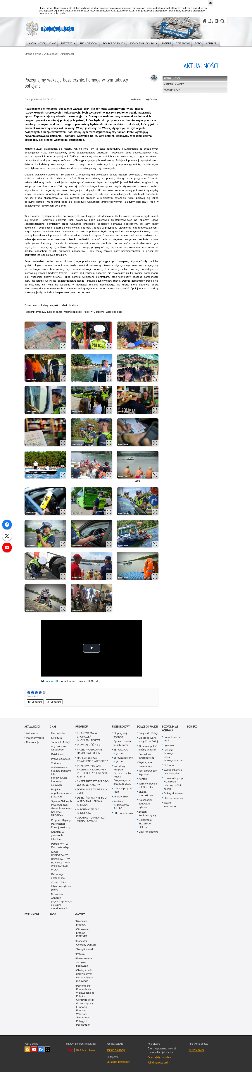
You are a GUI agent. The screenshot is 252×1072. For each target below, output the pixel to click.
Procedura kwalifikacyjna (146, 756)
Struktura (56, 737)
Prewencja (81, 726)
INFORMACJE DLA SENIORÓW (88, 811)
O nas (53, 726)
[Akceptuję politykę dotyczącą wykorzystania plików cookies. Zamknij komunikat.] (210, 3)
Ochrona (169, 765)
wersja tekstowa (196, 1050)
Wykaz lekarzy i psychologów (173, 771)
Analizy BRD (120, 796)
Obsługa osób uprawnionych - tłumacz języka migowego (85, 976)
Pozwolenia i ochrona (170, 728)
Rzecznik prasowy (81, 922)
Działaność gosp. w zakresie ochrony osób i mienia (174, 783)
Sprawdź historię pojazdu (123, 759)
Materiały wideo (174, 84)
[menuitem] (37, 43)
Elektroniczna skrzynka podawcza (84, 962)
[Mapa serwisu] (210, 21)
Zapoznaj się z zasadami (159, 1057)
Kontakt (143, 778)
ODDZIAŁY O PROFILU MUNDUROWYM (91, 819)
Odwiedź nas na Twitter (47, 1049)
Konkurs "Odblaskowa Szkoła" (121, 805)
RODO (53, 914)
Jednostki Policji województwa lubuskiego (60, 746)
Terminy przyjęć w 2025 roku (148, 785)
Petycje (80, 953)
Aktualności (51, 53)
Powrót (138, 99)
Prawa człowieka (60, 758)
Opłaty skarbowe (173, 793)
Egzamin (169, 745)
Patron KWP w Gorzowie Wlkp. (60, 845)
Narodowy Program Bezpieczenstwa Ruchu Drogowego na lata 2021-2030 (122, 775)
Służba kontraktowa (146, 793)
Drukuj (153, 99)
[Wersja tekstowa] (217, 21)
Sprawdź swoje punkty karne (122, 743)
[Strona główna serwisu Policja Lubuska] (205, 21)
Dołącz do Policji (147, 726)
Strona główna (33, 53)
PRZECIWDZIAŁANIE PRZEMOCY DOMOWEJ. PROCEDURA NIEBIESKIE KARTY (92, 771)
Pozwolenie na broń (172, 738)
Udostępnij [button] (37, 702)
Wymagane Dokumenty (145, 764)
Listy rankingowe (148, 831)
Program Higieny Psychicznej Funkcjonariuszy (61, 824)
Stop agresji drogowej (120, 735)
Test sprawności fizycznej (148, 772)
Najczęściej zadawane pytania (145, 803)
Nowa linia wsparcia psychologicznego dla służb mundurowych (61, 901)
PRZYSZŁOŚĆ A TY (88, 744)
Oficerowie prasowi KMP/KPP (82, 933)
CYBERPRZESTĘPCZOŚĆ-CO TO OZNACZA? (93, 783)
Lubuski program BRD (123, 790)
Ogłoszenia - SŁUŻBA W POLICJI (146, 823)
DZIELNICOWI (32, 914)
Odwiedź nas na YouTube (34, 1049)
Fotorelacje (172, 90)
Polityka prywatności (158, 1062)
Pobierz (192, 726)
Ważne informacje (170, 804)
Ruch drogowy (121, 726)
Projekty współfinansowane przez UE (62, 793)
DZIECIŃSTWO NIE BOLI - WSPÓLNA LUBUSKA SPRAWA (92, 801)
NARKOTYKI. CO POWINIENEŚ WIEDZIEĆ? (92, 759)
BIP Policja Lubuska (85, 1050)
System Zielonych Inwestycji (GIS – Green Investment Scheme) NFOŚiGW (61, 808)
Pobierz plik (51, 680)
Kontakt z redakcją (116, 1050)
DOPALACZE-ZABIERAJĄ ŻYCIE (92, 791)
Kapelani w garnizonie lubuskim (57, 835)
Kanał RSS (27, 1049)
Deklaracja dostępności (58, 876)
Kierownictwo (58, 733)
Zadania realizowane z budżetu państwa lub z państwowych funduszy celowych (61, 774)
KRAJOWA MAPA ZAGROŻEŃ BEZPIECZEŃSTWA (88, 737)
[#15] (137, 465)
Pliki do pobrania (123, 812)
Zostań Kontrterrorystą (147, 813)
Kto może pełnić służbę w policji (148, 748)
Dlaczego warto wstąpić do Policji (148, 739)
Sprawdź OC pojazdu (120, 751)
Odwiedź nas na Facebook (41, 1049)
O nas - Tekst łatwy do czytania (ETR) (61, 886)
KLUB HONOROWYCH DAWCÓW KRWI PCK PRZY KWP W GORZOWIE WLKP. (60, 860)
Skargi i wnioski (85, 949)
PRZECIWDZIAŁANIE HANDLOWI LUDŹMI (89, 751)
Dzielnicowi (57, 754)
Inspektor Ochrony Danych (86, 942)
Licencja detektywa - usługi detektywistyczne (173, 755)
